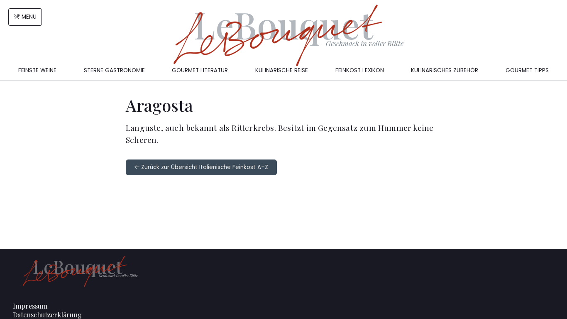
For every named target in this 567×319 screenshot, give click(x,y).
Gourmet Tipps (527, 70)
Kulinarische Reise (281, 70)
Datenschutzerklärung (47, 314)
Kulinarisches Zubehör (444, 70)
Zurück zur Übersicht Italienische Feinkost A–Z (203, 167)
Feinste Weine (37, 70)
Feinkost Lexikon (359, 70)
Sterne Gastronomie (114, 70)
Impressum (30, 306)
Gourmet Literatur (200, 70)
